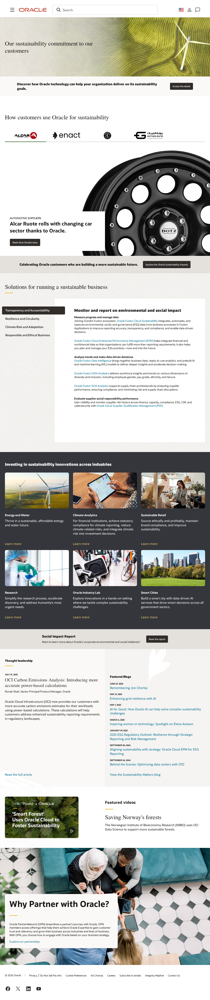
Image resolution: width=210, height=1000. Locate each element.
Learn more (17, 544)
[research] (37, 568)
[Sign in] (189, 9)
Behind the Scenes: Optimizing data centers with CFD (147, 764)
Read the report (157, 639)
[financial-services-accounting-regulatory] (105, 490)
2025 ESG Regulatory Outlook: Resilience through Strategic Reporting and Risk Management (151, 736)
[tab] (25, 135)
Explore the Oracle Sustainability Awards (167, 264)
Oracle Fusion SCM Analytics (91, 385)
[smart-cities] (173, 568)
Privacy (33, 975)
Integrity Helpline (154, 975)
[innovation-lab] (105, 568)
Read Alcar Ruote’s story (25, 242)
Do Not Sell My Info (51, 975)
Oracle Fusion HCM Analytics (91, 373)
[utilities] (37, 490)
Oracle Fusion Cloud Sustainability (137, 320)
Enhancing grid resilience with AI (133, 698)
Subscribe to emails (130, 975)
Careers (111, 975)
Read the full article (18, 774)
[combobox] (105, 10)
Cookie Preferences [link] (76, 975)
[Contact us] (197, 9)
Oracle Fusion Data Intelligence (92, 360)
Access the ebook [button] (181, 86)
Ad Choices (97, 975)
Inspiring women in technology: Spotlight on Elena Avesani (151, 724)
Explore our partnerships (24, 941)
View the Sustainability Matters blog (135, 774)
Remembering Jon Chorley (129, 688)
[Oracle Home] (33, 10)
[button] (12, 9)
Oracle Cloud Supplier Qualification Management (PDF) (130, 405)
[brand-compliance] (173, 490)
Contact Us (174, 975)
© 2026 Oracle (13, 975)
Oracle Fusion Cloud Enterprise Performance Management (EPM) (113, 340)
